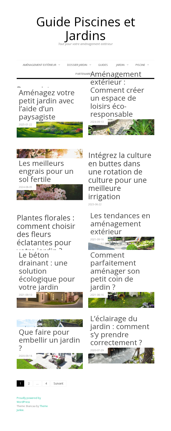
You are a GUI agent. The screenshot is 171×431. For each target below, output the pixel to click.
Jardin (120, 65)
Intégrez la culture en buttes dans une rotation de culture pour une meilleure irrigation (119, 176)
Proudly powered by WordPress (29, 400)
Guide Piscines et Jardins (85, 28)
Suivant (58, 383)
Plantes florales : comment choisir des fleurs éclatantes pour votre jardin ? (46, 234)
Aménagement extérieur (39, 65)
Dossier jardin (77, 65)
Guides (103, 65)
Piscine (140, 65)
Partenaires (83, 74)
